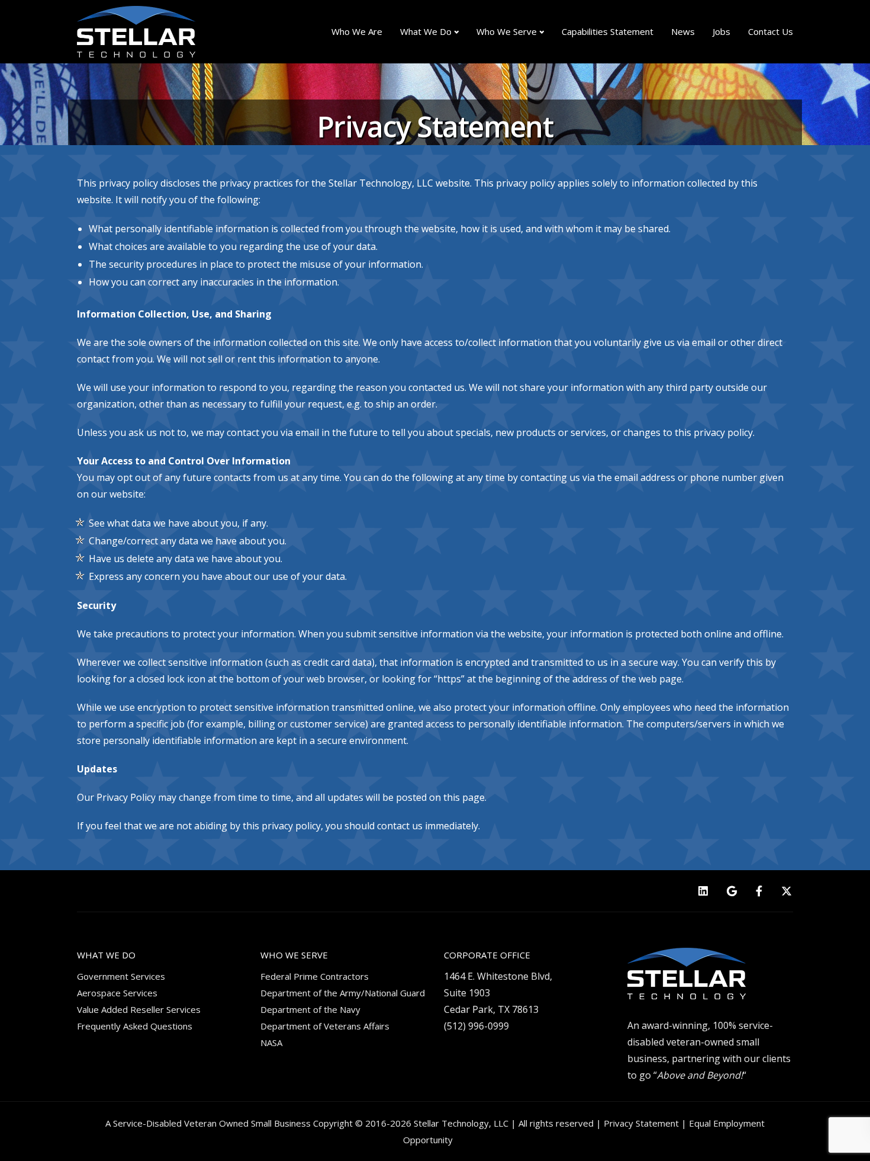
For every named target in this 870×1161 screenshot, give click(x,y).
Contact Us (770, 31)
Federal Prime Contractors (314, 976)
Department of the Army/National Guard (342, 993)
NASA (271, 1042)
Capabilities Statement (607, 31)
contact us (400, 825)
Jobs (721, 31)
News (683, 31)
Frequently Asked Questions (134, 1026)
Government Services (121, 976)
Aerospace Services (117, 993)
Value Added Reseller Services (139, 1009)
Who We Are (356, 31)
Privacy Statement (641, 1123)
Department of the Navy (310, 1009)
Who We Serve (506, 31)
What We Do (426, 31)
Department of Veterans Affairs (324, 1026)
